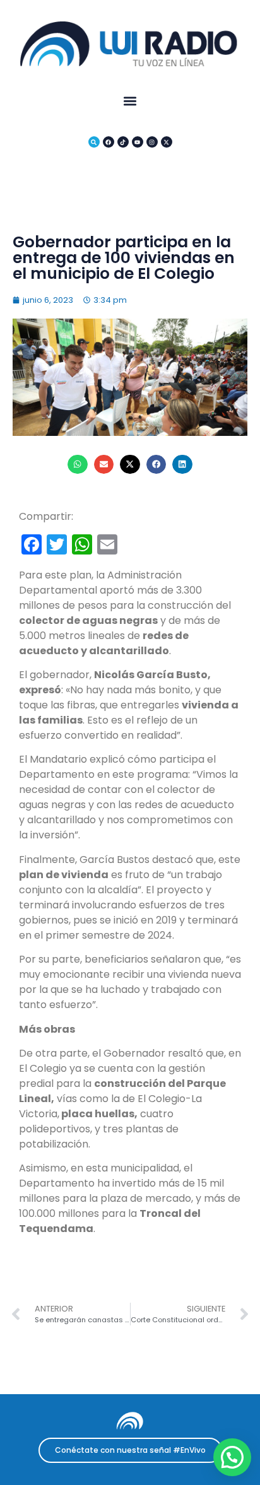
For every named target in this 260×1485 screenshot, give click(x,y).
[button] (130, 101)
